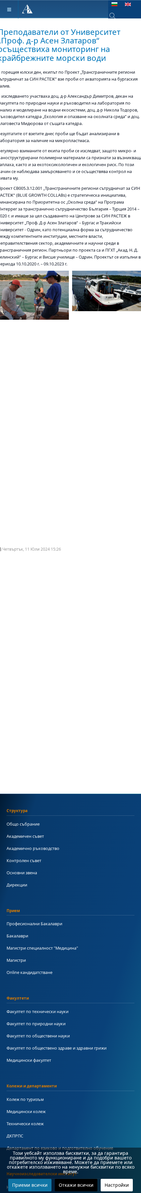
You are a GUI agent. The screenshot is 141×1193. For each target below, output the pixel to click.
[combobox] (117, 16)
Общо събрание (23, 824)
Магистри (16, 960)
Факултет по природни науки (36, 1024)
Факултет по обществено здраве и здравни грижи (57, 1048)
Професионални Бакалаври (34, 924)
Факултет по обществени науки (38, 1036)
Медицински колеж (26, 1111)
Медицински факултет (29, 1060)
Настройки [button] (117, 1185)
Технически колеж (25, 1124)
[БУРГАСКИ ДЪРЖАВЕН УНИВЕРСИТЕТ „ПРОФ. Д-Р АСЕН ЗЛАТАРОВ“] (27, 9)
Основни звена (22, 873)
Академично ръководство (33, 848)
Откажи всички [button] (76, 1185)
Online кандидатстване (29, 972)
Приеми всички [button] (30, 1185)
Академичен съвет (25, 836)
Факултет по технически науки (38, 1011)
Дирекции (17, 885)
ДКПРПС (15, 1136)
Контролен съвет (24, 860)
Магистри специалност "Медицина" (42, 948)
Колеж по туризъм (25, 1099)
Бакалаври (17, 936)
